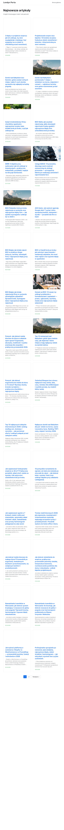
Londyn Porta (9, 2)
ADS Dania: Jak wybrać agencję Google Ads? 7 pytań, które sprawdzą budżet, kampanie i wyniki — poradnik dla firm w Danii (47, 212)
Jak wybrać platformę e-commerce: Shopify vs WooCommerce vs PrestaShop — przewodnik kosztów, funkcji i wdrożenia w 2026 (17, 652)
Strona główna (56, 2)
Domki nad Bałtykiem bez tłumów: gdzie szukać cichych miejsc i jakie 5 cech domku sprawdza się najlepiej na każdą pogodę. (17, 82)
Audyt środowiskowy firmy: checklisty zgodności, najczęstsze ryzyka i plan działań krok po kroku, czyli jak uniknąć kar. (16, 126)
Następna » (36, 677)
